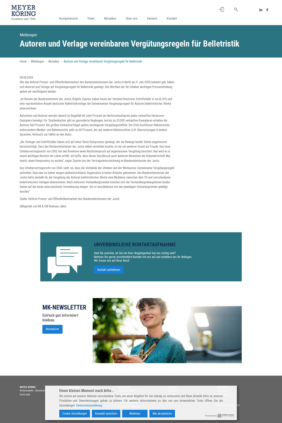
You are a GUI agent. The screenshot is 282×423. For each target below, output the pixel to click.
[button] (221, 9)
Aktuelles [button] (110, 18)
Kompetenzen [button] (68, 18)
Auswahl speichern (106, 413)
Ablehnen (134, 413)
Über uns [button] (132, 18)
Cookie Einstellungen (74, 413)
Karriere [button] (152, 18)
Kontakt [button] (172, 18)
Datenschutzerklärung (89, 405)
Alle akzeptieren (162, 413)
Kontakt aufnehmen (108, 269)
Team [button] (91, 18)
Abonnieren (52, 329)
